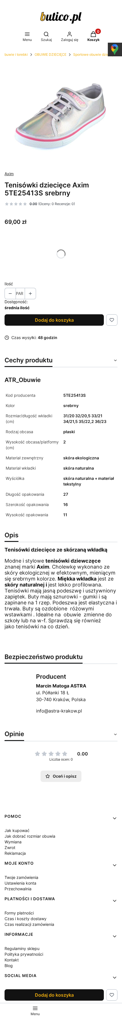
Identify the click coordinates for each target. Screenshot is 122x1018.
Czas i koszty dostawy (26, 918)
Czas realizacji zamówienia (29, 924)
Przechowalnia (18, 888)
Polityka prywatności (24, 954)
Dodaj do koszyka (54, 320)
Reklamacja (15, 853)
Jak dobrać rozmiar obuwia (30, 836)
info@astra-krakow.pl (59, 711)
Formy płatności (19, 912)
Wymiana (13, 841)
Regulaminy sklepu (22, 948)
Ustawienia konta (20, 883)
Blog (9, 965)
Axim (9, 173)
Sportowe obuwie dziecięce (95, 54)
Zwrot (10, 847)
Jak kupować (17, 830)
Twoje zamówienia (21, 877)
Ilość (9, 283)
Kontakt (12, 959)
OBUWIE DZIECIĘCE (50, 54)
